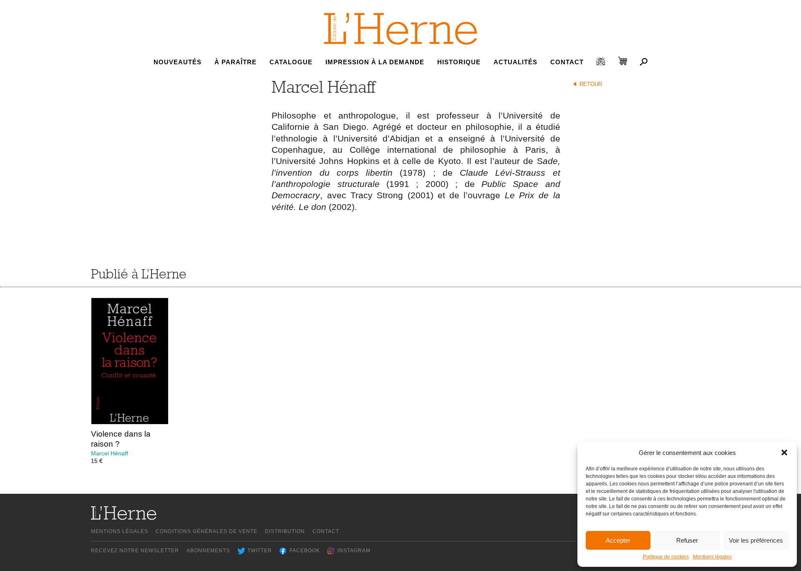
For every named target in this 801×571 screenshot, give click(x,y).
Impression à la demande (374, 62)
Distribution (285, 531)
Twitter (259, 550)
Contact (567, 62)
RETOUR (590, 84)
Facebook (305, 550)
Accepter (618, 540)
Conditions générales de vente (206, 531)
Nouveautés (178, 62)
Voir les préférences (756, 540)
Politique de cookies (666, 557)
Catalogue (291, 62)
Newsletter (601, 61)
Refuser (687, 540)
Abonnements (208, 550)
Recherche (643, 62)
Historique (459, 62)
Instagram (354, 550)
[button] (784, 452)
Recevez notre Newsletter (135, 550)
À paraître (235, 62)
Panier (622, 61)
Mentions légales (712, 557)
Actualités (515, 62)
